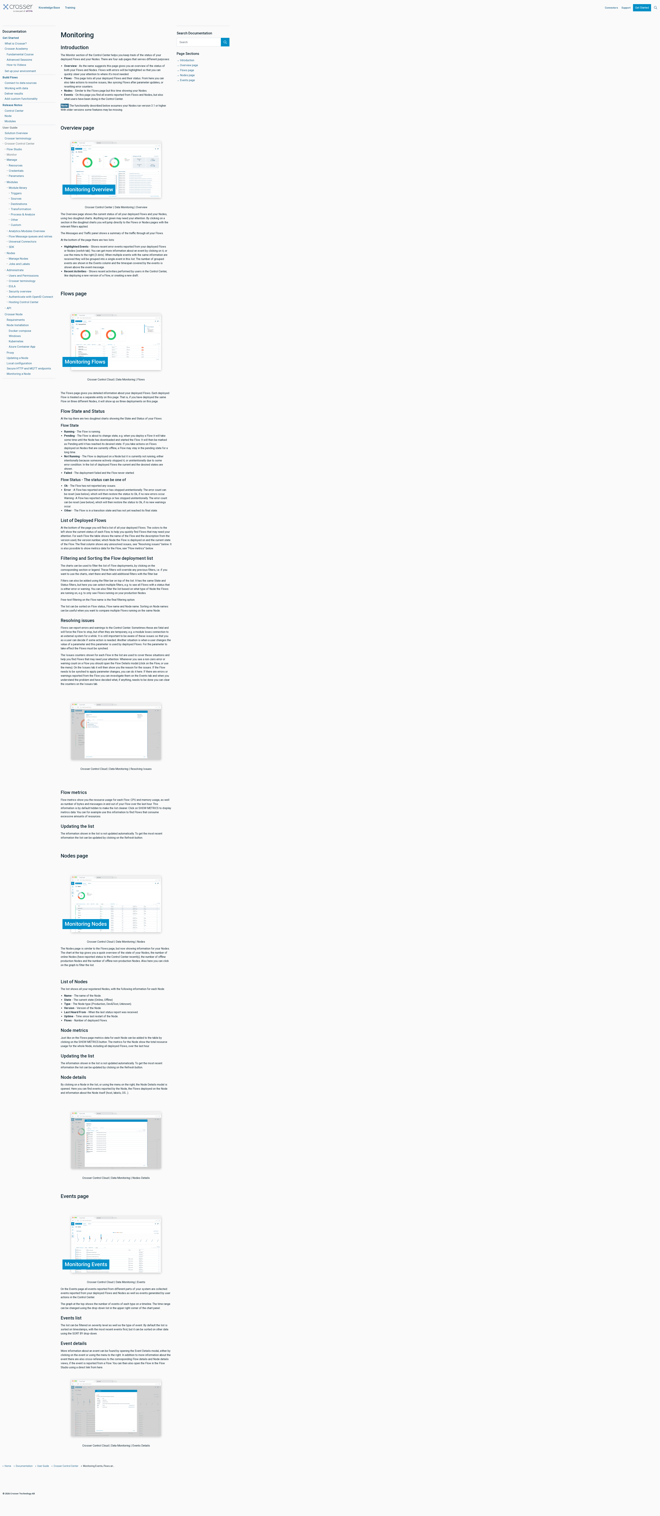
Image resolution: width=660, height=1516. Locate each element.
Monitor (12, 154)
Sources (16, 198)
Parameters (16, 176)
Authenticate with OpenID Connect (31, 296)
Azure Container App (22, 346)
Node (8, 116)
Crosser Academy (16, 48)
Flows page (187, 70)
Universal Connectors (22, 241)
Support (626, 7)
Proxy (10, 352)
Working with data (16, 88)
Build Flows (10, 77)
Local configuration (19, 363)
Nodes (11, 253)
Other (14, 219)
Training (70, 7)
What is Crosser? (16, 43)
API (9, 308)
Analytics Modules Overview (27, 231)
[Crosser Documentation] (18, 7)
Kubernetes (16, 341)
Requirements (16, 319)
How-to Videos (16, 65)
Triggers (16, 193)
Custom (16, 225)
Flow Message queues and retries (30, 236)
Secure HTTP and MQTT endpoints (29, 368)
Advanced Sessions (19, 59)
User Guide (10, 127)
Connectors (611, 7)
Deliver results (14, 93)
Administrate (15, 270)
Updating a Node (17, 358)
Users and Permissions (24, 275)
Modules (10, 121)
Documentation (14, 31)
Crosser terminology (18, 138)
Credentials (16, 170)
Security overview (20, 291)
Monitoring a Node (19, 373)
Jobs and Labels (19, 264)
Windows (15, 336)
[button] (225, 42)
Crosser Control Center (20, 143)
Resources (16, 165)
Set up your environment (20, 71)
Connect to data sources (21, 83)
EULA (12, 286)
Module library (18, 187)
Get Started (642, 7)
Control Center (14, 110)
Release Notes (12, 105)
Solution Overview (16, 133)
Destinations (19, 204)
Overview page (189, 65)
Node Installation (18, 325)
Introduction (187, 60)
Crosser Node (14, 314)
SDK (11, 247)
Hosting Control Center (23, 302)
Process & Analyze (23, 214)
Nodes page (187, 75)
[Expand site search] (655, 7)
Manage (12, 159)
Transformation (21, 209)
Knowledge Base (49, 7)
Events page (187, 80)
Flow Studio (14, 149)
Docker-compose (20, 330)
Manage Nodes (18, 258)
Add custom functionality (21, 98)
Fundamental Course (20, 54)
